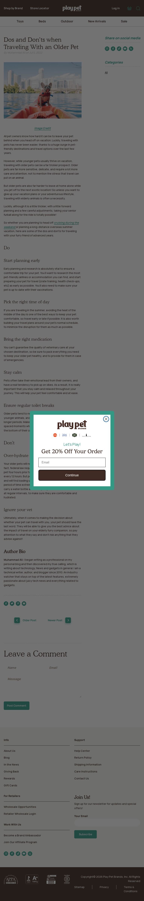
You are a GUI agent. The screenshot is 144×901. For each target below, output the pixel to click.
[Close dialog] (106, 419)
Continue (72, 475)
